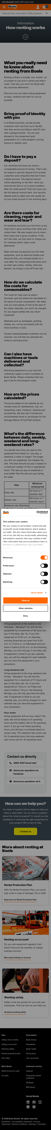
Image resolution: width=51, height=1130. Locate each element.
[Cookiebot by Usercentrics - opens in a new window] (36, 512)
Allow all (25, 600)
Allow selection (26, 608)
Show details (37, 592)
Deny (25, 616)
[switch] (44, 566)
